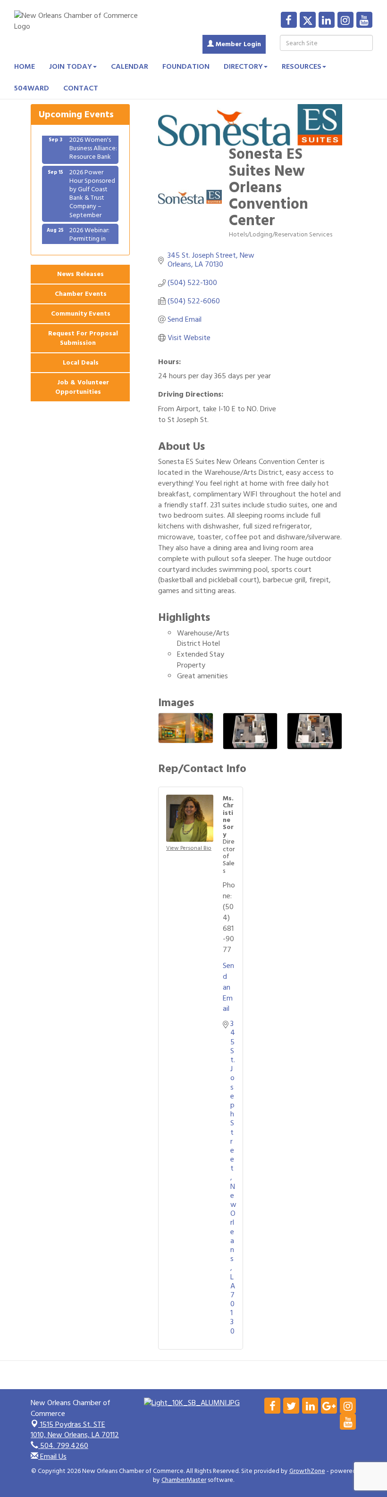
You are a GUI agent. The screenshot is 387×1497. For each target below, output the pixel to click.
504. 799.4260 (63, 1446)
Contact (80, 88)
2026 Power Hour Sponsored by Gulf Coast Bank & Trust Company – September (92, 185)
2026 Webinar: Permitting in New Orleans (89, 230)
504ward (31, 88)
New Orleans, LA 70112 (75, 1429)
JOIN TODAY (70, 66)
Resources (301, 66)
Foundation (186, 66)
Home (24, 66)
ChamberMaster (183, 1480)
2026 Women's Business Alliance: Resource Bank (93, 140)
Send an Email (228, 987)
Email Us (52, 1456)
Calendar (129, 66)
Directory (243, 66)
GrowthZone (307, 1471)
